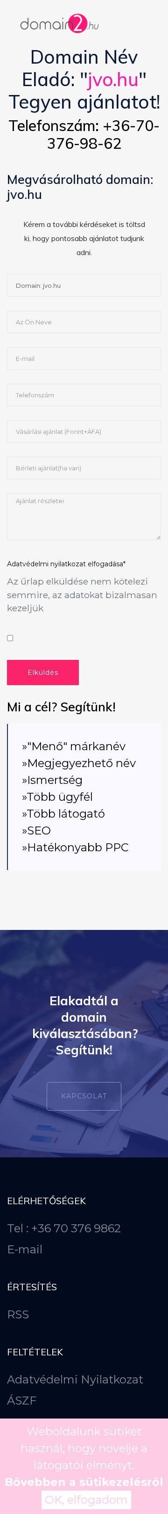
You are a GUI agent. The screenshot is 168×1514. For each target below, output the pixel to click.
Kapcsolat (84, 1096)
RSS (18, 1314)
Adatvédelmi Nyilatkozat (75, 1379)
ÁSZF (21, 1400)
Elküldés (43, 672)
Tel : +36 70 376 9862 (64, 1228)
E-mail (24, 1249)
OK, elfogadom (86, 1500)
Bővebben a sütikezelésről (84, 1482)
